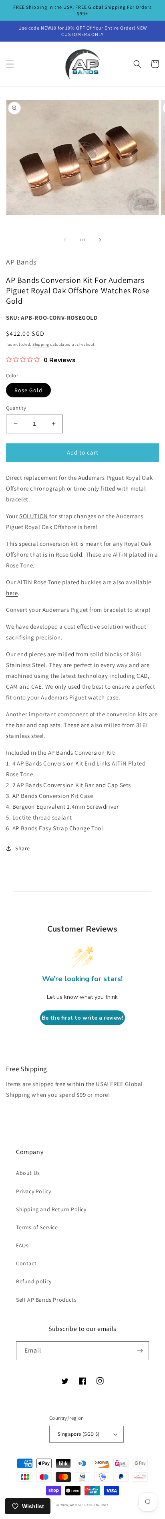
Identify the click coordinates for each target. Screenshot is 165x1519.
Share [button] (22, 848)
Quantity (16, 408)
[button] (10, 64)
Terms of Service (37, 1227)
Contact (26, 1263)
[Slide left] (65, 239)
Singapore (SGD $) (79, 1434)
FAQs (22, 1245)
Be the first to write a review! (82, 1018)
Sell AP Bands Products (46, 1299)
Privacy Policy (33, 1191)
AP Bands (78, 1505)
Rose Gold (28, 390)
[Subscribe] (140, 1350)
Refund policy (34, 1281)
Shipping (40, 344)
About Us (28, 1172)
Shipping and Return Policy (51, 1209)
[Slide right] (100, 239)
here (12, 593)
